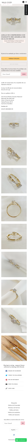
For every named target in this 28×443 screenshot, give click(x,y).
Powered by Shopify (14, 439)
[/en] (8, 3)
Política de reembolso (14, 412)
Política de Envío (14, 410)
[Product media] (14, 125)
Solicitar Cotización (14, 58)
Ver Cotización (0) (26, 9)
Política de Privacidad (14, 405)
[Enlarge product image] (14, 19)
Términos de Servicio (14, 407)
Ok (23, 423)
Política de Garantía (14, 414)
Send (24, 74)
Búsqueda (14, 403)
